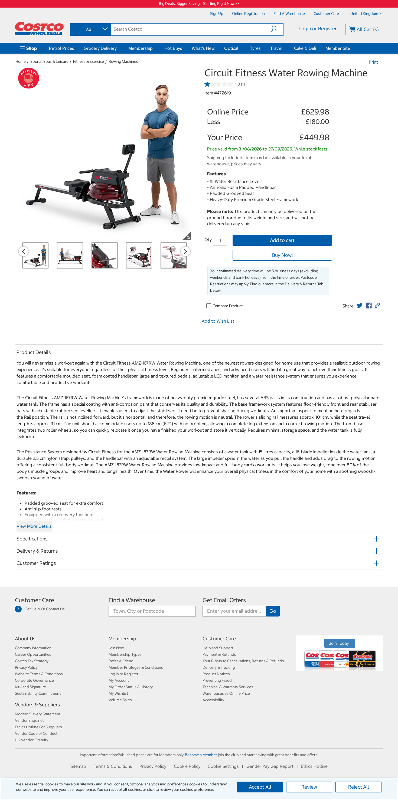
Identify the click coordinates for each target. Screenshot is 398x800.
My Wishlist (118, 693)
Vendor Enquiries (29, 720)
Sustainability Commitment (38, 693)
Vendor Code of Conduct (36, 733)
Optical (231, 48)
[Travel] (283, 48)
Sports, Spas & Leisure (49, 61)
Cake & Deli (305, 48)
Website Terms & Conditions (39, 673)
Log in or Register (123, 673)
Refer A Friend (121, 660)
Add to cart (282, 240)
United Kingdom (364, 13)
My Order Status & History (131, 686)
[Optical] (239, 48)
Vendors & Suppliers (37, 704)
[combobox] (90, 29)
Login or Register (318, 28)
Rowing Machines (123, 61)
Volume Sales (120, 699)
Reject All (358, 787)
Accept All (260, 787)
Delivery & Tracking (219, 667)
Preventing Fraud (217, 680)
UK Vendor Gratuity (31, 739)
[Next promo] (185, 251)
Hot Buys (173, 48)
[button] (277, 29)
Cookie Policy (187, 766)
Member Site (337, 48)
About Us (25, 638)
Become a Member (201, 754)
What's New (203, 48)
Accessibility (213, 699)
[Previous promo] (23, 251)
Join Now (116, 647)
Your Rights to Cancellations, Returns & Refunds (243, 660)
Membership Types (125, 654)
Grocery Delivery (100, 48)
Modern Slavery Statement (37, 714)
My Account (119, 680)
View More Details (34, 526)
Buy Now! (282, 255)
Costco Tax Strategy (31, 660)
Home (20, 61)
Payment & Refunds (219, 654)
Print (373, 62)
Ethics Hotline (314, 766)
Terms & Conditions (113, 766)
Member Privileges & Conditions (136, 667)
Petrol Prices (61, 48)
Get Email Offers (224, 600)
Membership (140, 48)
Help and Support (218, 647)
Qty (208, 239)
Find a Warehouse (132, 600)
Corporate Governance (34, 680)
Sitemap (78, 766)
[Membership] (154, 48)
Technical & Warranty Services (228, 686)
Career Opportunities (33, 654)
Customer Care (34, 600)
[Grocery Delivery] (118, 48)
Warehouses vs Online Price (226, 693)
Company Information (33, 647)
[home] (39, 28)
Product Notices (216, 673)
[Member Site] (351, 48)
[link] (359, 305)
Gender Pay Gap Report (269, 766)
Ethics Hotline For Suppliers (38, 726)
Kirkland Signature (30, 686)
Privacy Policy (26, 667)
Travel (276, 48)
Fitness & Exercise (88, 61)
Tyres (255, 48)
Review (309, 787)
